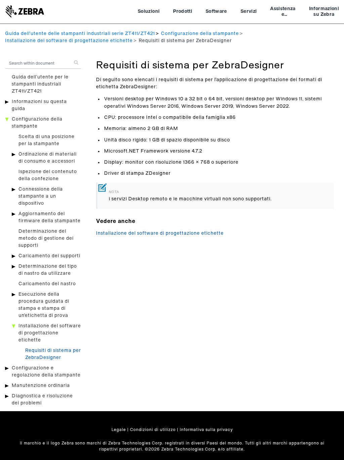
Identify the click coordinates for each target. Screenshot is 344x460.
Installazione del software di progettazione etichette (69, 40)
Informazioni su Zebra (324, 11)
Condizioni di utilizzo (153, 430)
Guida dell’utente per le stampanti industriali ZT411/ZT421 (40, 84)
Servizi (249, 11)
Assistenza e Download (283, 12)
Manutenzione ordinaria (41, 385)
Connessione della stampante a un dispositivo (40, 196)
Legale (119, 430)
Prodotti (182, 11)
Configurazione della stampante (200, 33)
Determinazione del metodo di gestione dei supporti (46, 238)
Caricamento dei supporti (49, 256)
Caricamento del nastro (47, 284)
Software (216, 11)
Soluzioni (149, 11)
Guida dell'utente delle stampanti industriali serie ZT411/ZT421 (80, 33)
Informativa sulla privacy (206, 430)
